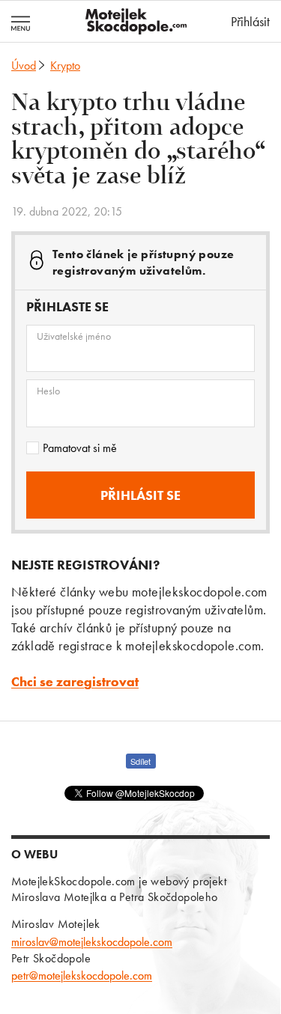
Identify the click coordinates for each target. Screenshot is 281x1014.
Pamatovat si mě (80, 448)
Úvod (23, 65)
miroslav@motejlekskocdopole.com (91, 942)
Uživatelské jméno (74, 336)
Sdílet (140, 761)
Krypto (65, 65)
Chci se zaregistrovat (75, 681)
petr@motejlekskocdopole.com (81, 975)
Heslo (48, 390)
